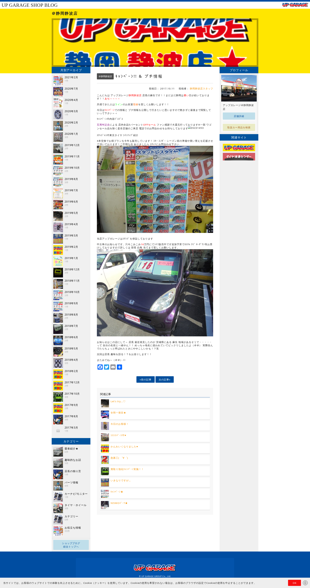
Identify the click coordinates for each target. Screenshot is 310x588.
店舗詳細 (239, 116)
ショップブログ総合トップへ (71, 545)
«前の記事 (145, 379)
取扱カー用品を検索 (239, 127)
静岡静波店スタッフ (201, 88)
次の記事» (164, 379)
